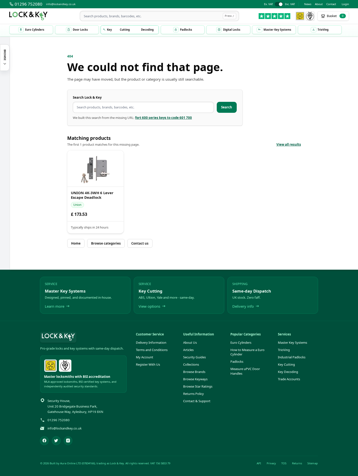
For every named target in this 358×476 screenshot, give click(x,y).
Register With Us (148, 364)
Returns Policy (193, 393)
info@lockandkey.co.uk (60, 4)
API (259, 463)
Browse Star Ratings (197, 386)
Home (76, 243)
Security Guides (194, 357)
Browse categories (106, 243)
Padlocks (236, 361)
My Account (144, 357)
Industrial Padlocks (291, 357)
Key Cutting (286, 364)
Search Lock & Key (87, 97)
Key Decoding (288, 372)
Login (345, 4)
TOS (283, 463)
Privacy (271, 463)
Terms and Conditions (152, 350)
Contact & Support (196, 401)
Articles (188, 350)
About (319, 4)
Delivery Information (151, 342)
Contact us (140, 243)
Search (226, 107)
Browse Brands (194, 372)
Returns (297, 463)
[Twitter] (56, 441)
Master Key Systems (292, 342)
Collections (191, 364)
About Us (190, 342)
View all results (288, 144)
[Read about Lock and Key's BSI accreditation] (310, 16)
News (307, 4)
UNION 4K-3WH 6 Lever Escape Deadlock (92, 195)
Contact (331, 4)
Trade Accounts (289, 379)
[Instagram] (68, 441)
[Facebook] (44, 441)
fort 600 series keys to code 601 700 (163, 117)
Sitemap (312, 463)
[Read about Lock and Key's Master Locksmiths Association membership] (300, 16)
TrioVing (284, 350)
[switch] (279, 4)
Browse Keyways (195, 379)
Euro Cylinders (240, 342)
